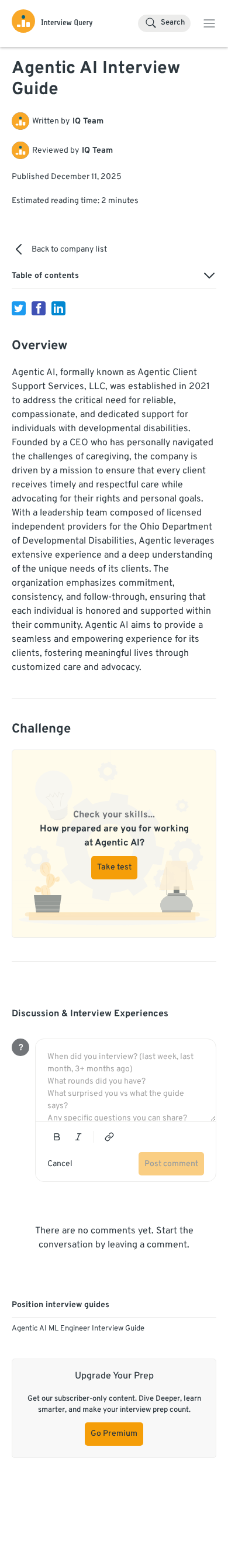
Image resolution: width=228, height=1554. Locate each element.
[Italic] (78, 1136)
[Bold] (56, 1136)
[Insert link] (109, 1136)
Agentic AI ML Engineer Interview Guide (78, 1328)
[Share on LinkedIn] (58, 308)
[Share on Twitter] (19, 308)
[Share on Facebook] (39, 308)
